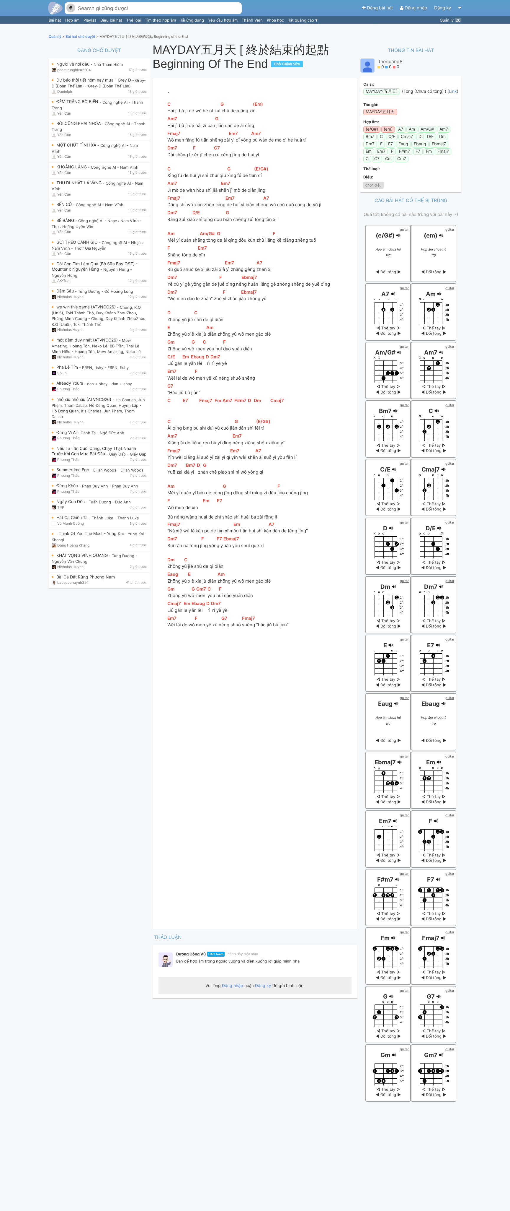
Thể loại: (371, 168)
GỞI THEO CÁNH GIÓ (77, 242)
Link (453, 91)
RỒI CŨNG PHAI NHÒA (79, 123)
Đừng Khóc (67, 485)
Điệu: (368, 177)
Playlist (90, 20)
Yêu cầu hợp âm (223, 20)
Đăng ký (443, 8)
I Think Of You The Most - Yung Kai (90, 533)
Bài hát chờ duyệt (81, 36)
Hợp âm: (371, 121)
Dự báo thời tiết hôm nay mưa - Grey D (94, 79)
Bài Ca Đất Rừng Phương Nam (85, 576)
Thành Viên (253, 20)
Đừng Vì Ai (67, 432)
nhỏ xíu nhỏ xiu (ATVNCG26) (84, 399)
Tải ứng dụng (192, 20)
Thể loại (134, 20)
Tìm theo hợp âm (161, 20)
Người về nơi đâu (73, 63)
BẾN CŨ (64, 204)
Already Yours (70, 383)
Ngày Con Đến (71, 501)
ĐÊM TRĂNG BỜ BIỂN (77, 101)
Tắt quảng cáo (301, 20)
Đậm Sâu (65, 290)
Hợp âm (73, 20)
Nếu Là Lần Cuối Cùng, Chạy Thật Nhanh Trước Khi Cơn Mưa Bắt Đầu (94, 451)
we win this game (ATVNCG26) (86, 306)
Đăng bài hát (380, 8)
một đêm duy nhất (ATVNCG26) (87, 339)
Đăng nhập (415, 8)
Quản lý (450, 20)
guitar (404, 229)
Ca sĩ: (368, 84)
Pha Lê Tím (67, 367)
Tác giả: (370, 104)
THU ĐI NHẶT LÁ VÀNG (79, 182)
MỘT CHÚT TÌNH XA (76, 144)
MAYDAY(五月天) (382, 91)
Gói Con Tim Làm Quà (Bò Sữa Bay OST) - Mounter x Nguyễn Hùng (95, 266)
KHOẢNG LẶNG (72, 166)
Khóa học (276, 20)
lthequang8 (390, 61)
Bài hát (55, 20)
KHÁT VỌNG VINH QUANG (82, 555)
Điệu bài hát (111, 20)
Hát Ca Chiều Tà (72, 517)
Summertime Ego (73, 469)
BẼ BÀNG (65, 220)
